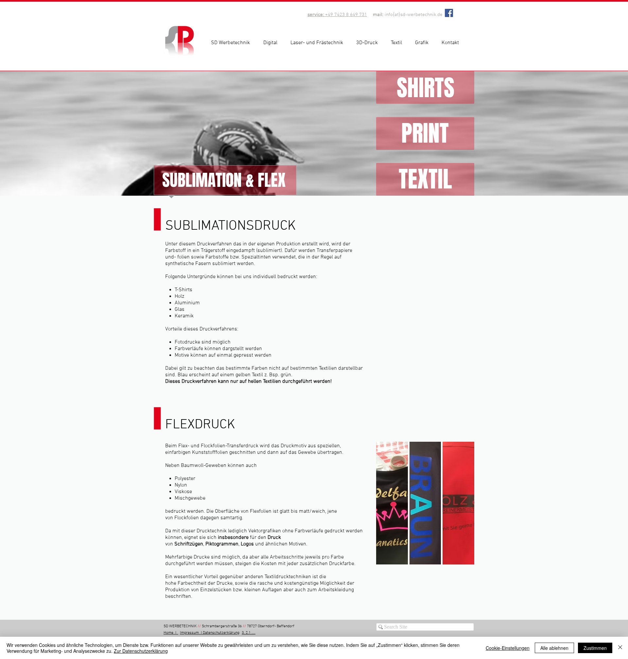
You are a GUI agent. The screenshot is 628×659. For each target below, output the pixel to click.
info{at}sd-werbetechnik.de (414, 15)
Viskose (183, 492)
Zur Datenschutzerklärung (141, 651)
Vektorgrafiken (264, 531)
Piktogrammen (221, 544)
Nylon (181, 485)
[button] (272, 42)
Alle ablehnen (554, 648)
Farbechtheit (192, 583)
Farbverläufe (309, 531)
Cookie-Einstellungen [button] (508, 648)
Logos (247, 544)
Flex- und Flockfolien (201, 446)
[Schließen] (620, 648)
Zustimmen (595, 648)
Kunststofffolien (210, 452)
